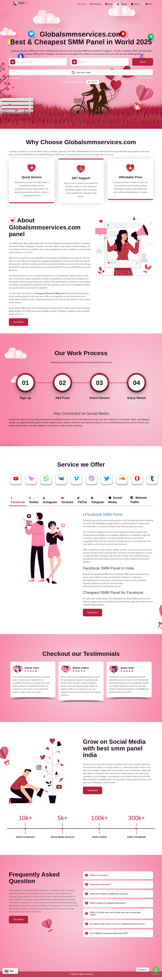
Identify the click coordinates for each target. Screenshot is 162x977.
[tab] (118, 875)
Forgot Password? (145, 78)
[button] (118, 875)
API (150, 4)
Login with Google (83, 72)
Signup (123, 4)
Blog (110, 4)
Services (97, 4)
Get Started (18, 322)
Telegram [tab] (97, 502)
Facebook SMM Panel (104, 514)
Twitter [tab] (34, 502)
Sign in (83, 4)
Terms (136, 4)
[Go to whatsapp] (156, 969)
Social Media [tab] (115, 500)
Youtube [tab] (67, 502)
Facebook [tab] (18, 502)
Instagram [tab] (50, 502)
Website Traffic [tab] (138, 500)
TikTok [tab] (82, 502)
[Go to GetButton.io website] (156, 974)
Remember (15, 78)
